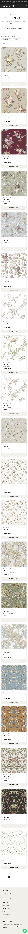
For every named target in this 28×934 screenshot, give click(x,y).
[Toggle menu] (26, 6)
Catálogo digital (6, 914)
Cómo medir (5, 896)
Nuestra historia (6, 905)
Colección (7, 39)
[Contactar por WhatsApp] (25, 931)
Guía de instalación (7, 893)
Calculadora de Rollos (7, 899)
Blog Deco (4, 911)
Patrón (17, 39)
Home (2, 10)
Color (5, 43)
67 (19, 876)
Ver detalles (14, 84)
